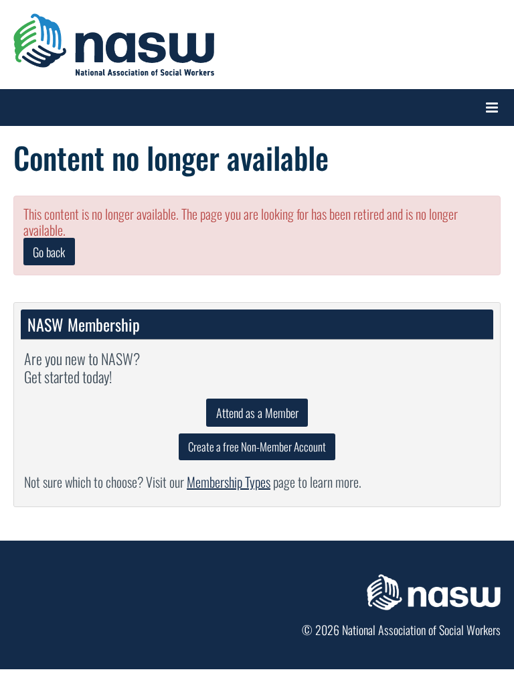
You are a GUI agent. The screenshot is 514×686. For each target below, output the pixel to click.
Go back (49, 252)
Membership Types (228, 482)
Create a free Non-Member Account (257, 446)
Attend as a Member (257, 412)
